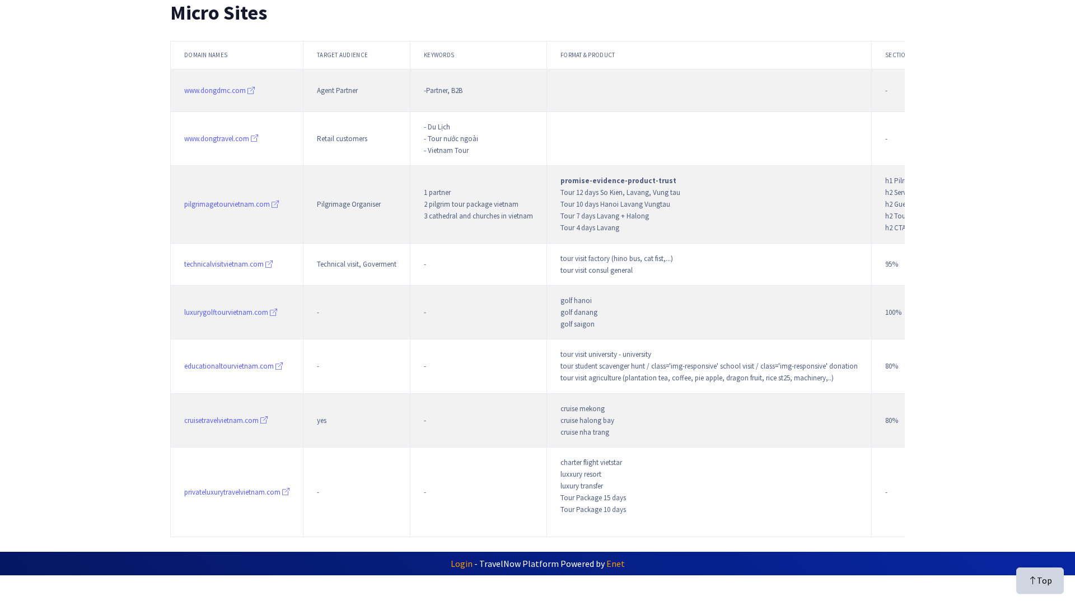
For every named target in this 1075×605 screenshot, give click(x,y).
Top (1044, 580)
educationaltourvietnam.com (229, 366)
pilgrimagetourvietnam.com (228, 204)
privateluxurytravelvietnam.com (233, 492)
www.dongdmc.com (215, 90)
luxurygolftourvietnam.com (227, 312)
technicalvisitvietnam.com (224, 264)
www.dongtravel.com (217, 138)
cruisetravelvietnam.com (222, 420)
